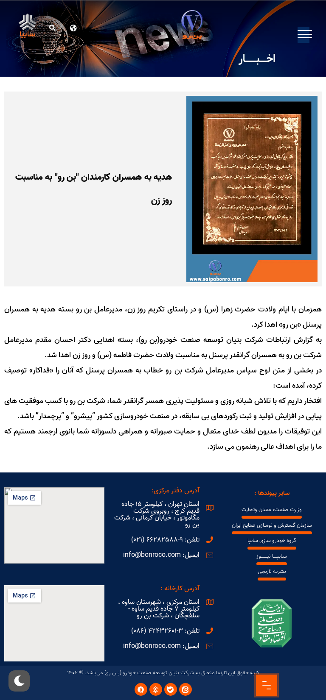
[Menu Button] (266, 685)
